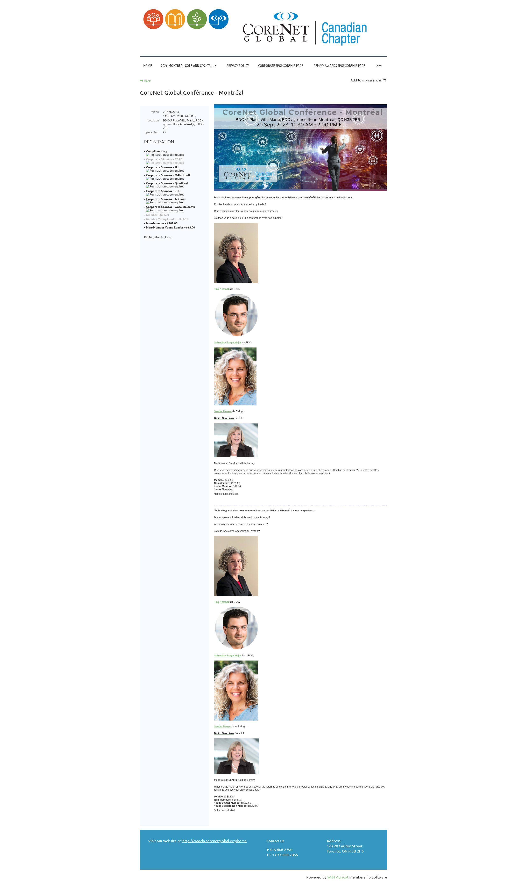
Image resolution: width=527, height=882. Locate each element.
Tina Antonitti (222, 289)
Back (147, 81)
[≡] (379, 65)
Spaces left (152, 132)
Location (153, 120)
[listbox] (369, 80)
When (155, 111)
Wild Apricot (338, 877)
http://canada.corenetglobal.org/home (214, 840)
